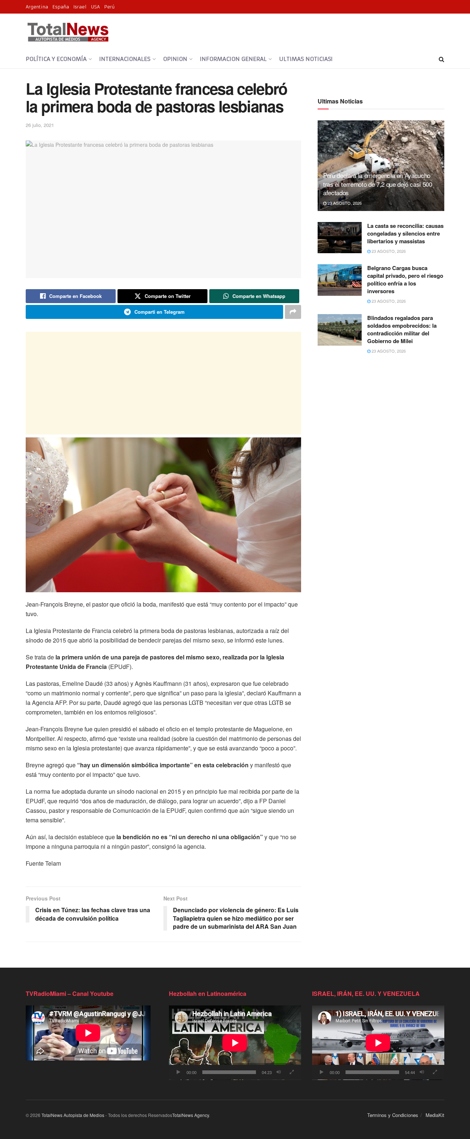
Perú (109, 7)
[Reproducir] (178, 1072)
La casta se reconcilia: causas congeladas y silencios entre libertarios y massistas (405, 233)
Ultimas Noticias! (305, 58)
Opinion (175, 58)
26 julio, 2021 (40, 124)
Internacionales (125, 58)
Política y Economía (56, 58)
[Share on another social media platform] (293, 312)
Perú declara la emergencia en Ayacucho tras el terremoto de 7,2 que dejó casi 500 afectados (377, 184)
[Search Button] (441, 59)
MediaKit (435, 1114)
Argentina (37, 7)
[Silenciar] (278, 1072)
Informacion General (233, 58)
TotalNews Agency (190, 1115)
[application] (235, 1042)
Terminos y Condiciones (392, 1114)
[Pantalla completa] (291, 1072)
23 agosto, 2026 (344, 203)
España (61, 7)
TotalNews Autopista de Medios (72, 1115)
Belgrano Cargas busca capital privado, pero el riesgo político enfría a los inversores (405, 279)
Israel (80, 7)
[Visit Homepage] (68, 32)
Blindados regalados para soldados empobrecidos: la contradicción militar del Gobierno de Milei (402, 329)
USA (95, 7)
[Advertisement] (163, 383)
